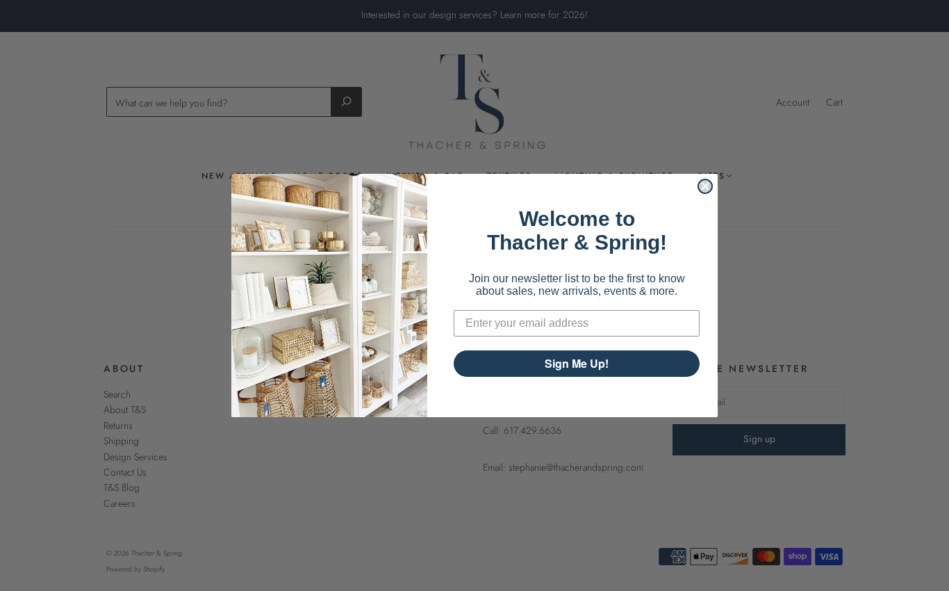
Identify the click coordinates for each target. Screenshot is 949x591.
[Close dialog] (705, 186)
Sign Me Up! (577, 363)
